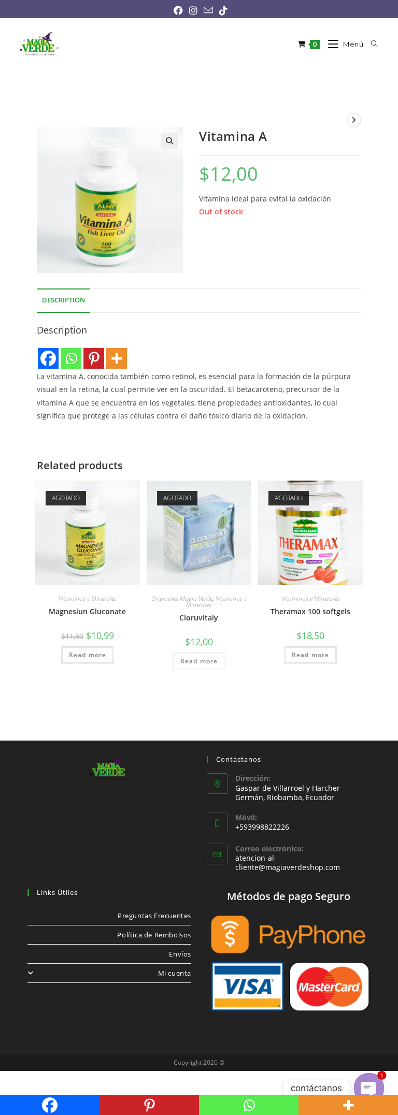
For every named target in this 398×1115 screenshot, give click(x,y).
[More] (116, 358)
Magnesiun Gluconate (87, 611)
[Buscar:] (370, 44)
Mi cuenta (174, 973)
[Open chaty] (369, 1088)
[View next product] (354, 120)
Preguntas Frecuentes (154, 915)
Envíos (180, 954)
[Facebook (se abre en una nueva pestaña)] (178, 10)
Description (63, 300)
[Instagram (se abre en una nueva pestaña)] (193, 10)
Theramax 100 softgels (310, 611)
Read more (88, 654)
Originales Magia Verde (181, 598)
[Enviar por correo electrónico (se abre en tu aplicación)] (208, 10)
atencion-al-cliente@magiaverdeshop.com (287, 862)
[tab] (63, 300)
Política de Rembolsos (154, 934)
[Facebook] (48, 358)
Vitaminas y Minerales (88, 598)
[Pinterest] (93, 358)
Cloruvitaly (198, 617)
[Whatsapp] (71, 358)
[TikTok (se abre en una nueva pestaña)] (222, 10)
